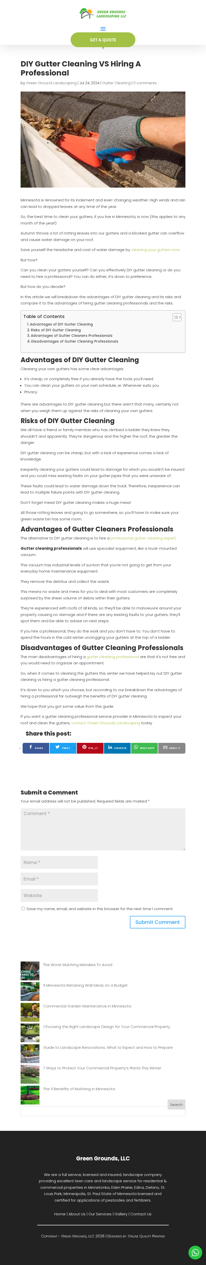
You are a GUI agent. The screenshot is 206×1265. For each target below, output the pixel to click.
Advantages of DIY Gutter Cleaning (61, 324)
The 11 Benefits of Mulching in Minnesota (79, 1088)
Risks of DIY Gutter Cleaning (56, 330)
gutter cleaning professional (113, 656)
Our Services (100, 1214)
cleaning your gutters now (155, 249)
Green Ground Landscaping (51, 83)
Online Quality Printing (146, 1236)
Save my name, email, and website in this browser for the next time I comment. (100, 908)
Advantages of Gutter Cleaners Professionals (72, 335)
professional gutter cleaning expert (143, 538)
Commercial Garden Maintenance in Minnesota (87, 1006)
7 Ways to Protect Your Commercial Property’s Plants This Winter (102, 1068)
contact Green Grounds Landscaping (105, 723)
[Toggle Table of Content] (174, 317)
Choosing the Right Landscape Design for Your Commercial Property (106, 1026)
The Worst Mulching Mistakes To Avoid (77, 964)
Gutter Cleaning (116, 83)
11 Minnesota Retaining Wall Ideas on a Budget (85, 985)
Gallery (121, 1214)
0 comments (145, 83)
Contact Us (140, 1214)
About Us (77, 1214)
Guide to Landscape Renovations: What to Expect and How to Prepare (108, 1047)
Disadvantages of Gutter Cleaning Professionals (74, 341)
